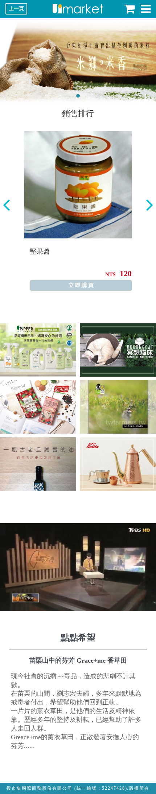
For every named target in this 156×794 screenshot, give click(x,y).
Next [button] (149, 205)
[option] (78, 211)
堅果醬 (40, 251)
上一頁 (16, 8)
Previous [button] (6, 205)
